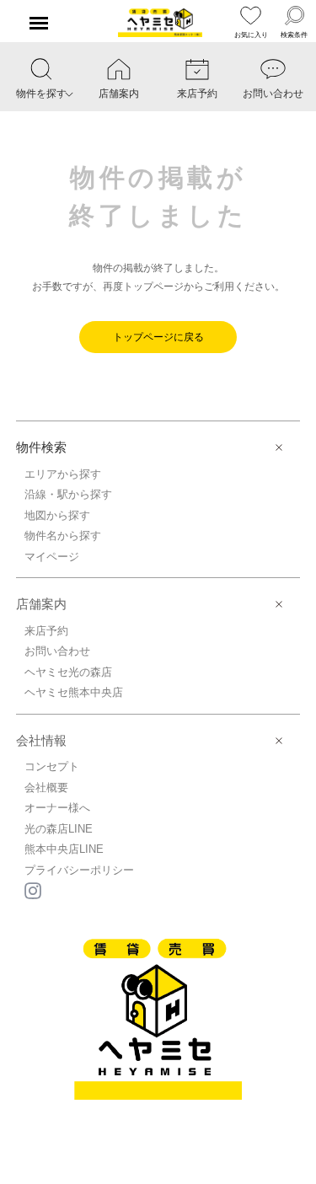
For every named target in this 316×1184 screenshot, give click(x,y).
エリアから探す (62, 474)
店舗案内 (41, 604)
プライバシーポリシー (79, 870)
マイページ (51, 556)
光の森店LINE (58, 828)
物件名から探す (62, 535)
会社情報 (41, 740)
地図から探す (57, 515)
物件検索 (41, 447)
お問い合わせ (57, 651)
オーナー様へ (57, 807)
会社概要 (46, 787)
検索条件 (294, 35)
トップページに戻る (158, 337)
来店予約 (46, 630)
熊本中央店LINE (64, 849)
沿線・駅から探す (68, 494)
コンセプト (51, 766)
